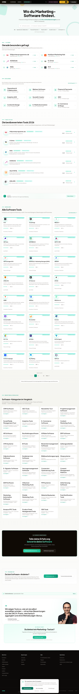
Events (19, 2)
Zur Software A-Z (72, 83)
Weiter (47, 375)
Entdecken (27, 2)
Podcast (3, 668)
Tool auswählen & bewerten (31, 550)
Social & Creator (53, 29)
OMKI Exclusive (5, 662)
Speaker (23, 664)
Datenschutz (62, 659)
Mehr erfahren (70, 196)
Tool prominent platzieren (66, 576)
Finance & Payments (35, 29)
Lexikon (3, 671)
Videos (3, 666)
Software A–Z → (61, 29)
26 (43, 375)
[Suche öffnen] (46, 2)
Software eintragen (38, 637)
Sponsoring (42, 664)
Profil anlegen (43, 662)
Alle (14, 29)
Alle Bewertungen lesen (49, 550)
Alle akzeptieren (27, 688)
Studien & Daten (5, 673)
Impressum (62, 657)
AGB (61, 664)
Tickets (63, 2)
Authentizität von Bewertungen (66, 662)
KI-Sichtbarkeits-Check (45, 657)
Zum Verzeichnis (72, 212)
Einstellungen (51, 688)
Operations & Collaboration (23, 29)
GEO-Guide (4, 675)
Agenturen (23, 659)
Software (23, 657)
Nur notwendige (39, 688)
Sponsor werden (53, 2)
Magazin (42, 659)
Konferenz (13, 2)
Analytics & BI (44, 29)
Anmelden (73, 2)
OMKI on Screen (5, 664)
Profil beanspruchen (50, 576)
